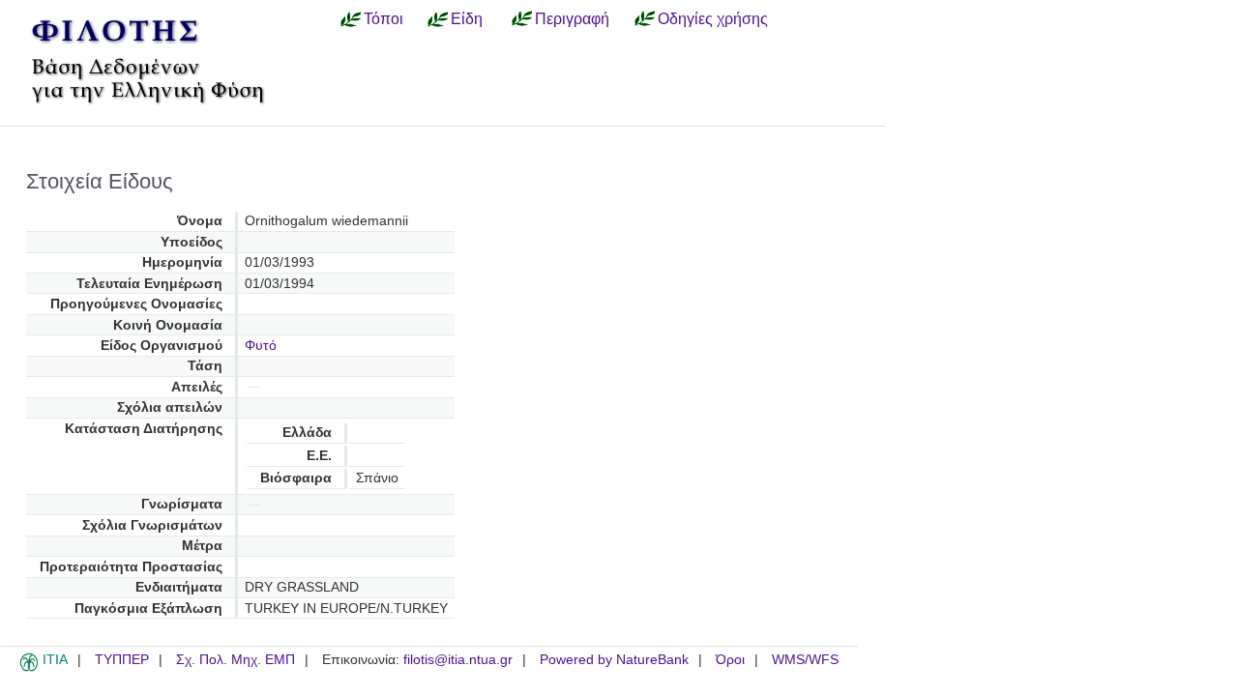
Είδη (467, 18)
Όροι (730, 659)
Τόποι (383, 18)
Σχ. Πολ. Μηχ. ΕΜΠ (235, 659)
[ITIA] (29, 668)
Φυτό (261, 345)
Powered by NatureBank (614, 659)
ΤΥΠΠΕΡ (122, 659)
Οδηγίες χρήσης (713, 18)
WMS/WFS (805, 659)
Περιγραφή (572, 18)
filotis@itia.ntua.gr (458, 659)
